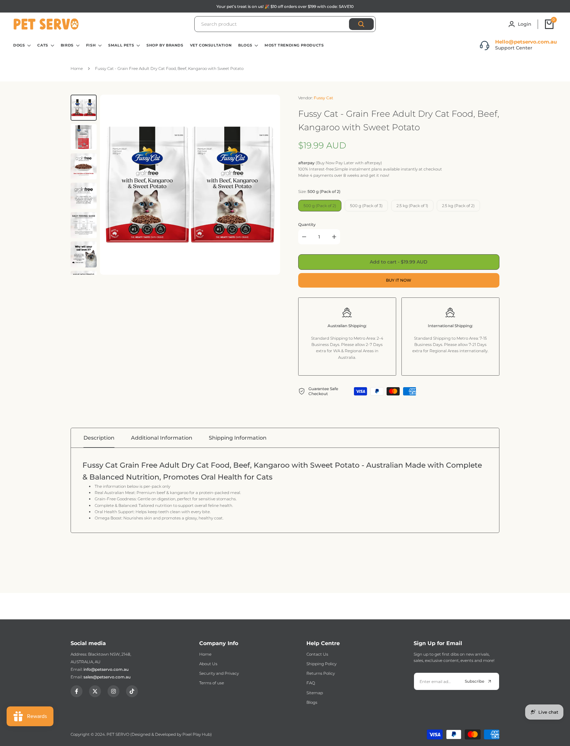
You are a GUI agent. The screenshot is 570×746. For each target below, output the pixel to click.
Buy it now (398, 280)
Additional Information (161, 438)
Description (98, 438)
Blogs (311, 702)
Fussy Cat (323, 97)
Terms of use (211, 682)
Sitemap (314, 692)
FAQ (310, 682)
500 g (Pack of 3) (366, 205)
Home (205, 654)
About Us (208, 663)
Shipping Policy (321, 663)
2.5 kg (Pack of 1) (412, 205)
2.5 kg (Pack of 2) (458, 205)
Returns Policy (320, 673)
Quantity (307, 224)
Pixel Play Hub (196, 734)
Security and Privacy (219, 673)
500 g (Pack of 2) (319, 205)
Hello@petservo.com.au (526, 41)
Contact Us (317, 654)
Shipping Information (238, 438)
